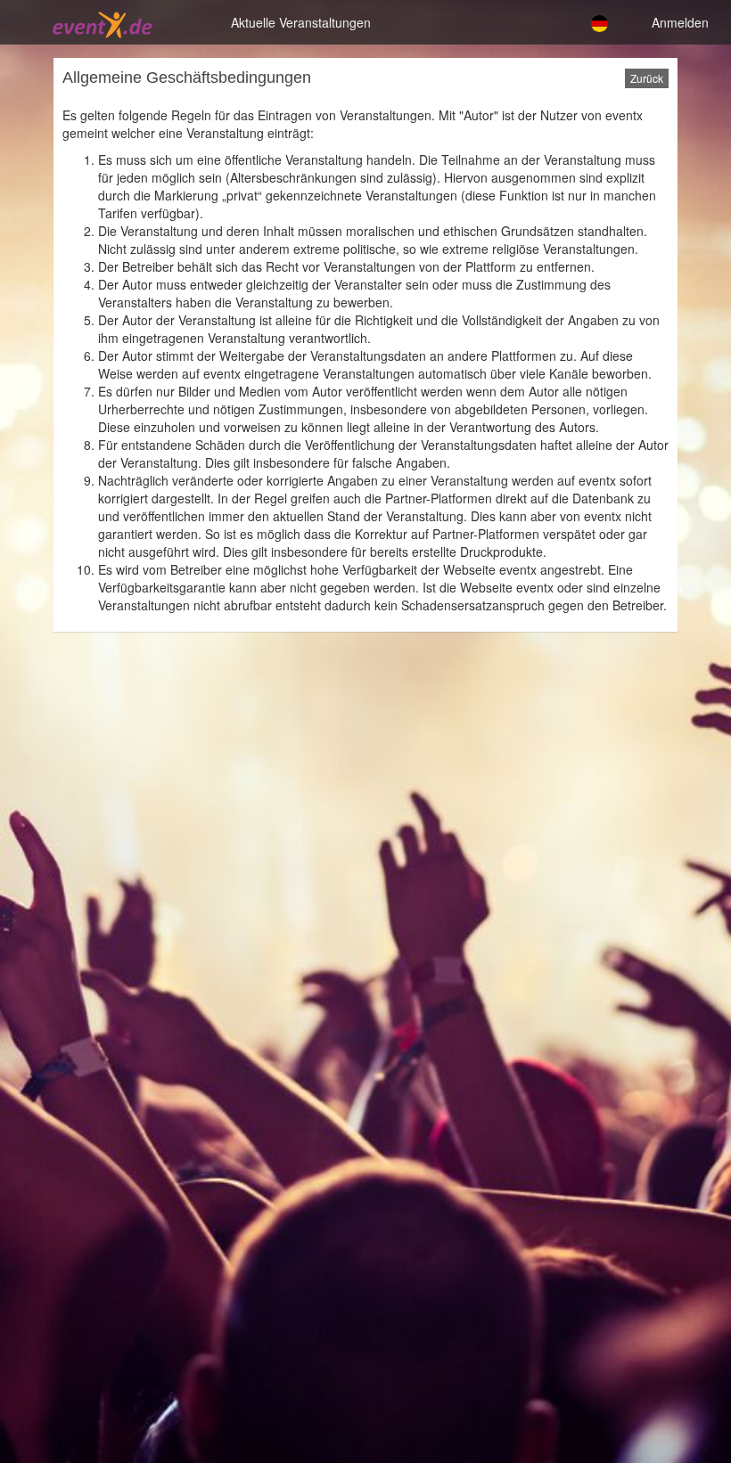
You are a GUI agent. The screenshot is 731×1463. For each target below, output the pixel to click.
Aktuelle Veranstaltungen (301, 22)
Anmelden (680, 22)
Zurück (646, 78)
